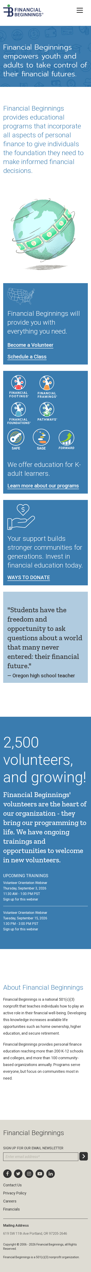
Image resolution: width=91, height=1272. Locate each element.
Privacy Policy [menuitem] (14, 1193)
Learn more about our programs (43, 486)
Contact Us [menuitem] (12, 1185)
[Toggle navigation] (80, 10)
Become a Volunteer (30, 345)
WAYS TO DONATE (28, 577)
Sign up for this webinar (20, 899)
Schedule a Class (27, 357)
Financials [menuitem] (11, 1209)
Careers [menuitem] (10, 1201)
